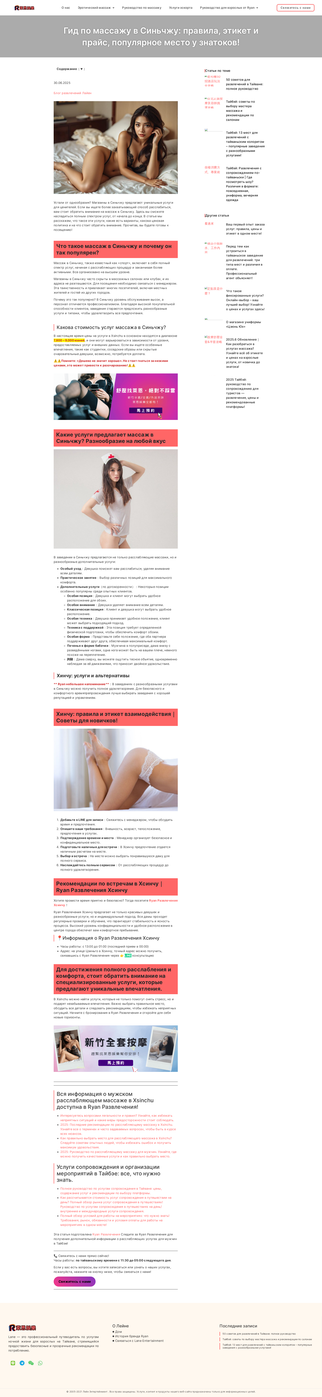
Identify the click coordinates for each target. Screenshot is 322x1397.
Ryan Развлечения (106, 1234)
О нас (66, 7)
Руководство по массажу (141, 7)
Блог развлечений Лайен (73, 93)
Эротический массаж (94, 7)
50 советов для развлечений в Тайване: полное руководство (244, 84)
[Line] (12, 1363)
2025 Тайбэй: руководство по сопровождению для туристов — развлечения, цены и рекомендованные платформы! (242, 393)
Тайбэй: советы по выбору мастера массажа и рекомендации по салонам (240, 110)
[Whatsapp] (40, 1363)
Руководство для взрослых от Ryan (227, 7)
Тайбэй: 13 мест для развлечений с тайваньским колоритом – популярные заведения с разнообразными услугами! (267, 1346)
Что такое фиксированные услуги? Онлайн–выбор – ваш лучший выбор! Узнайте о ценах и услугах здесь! (245, 300)
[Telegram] (21, 1363)
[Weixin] (31, 1363)
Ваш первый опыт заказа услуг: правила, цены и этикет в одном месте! (245, 229)
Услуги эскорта (180, 7)
